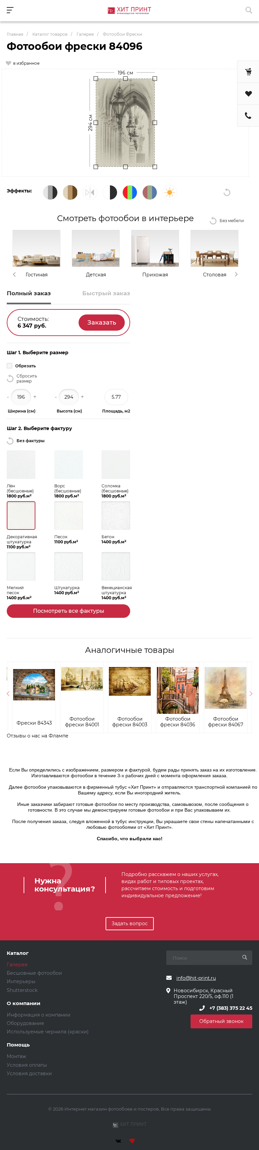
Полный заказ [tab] (29, 293)
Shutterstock (22, 990)
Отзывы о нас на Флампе (37, 736)
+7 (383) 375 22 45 (230, 1008)
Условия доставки (29, 1073)
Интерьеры (21, 981)
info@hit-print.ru (196, 978)
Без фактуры (31, 440)
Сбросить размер (27, 378)
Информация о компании (38, 1015)
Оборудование (25, 1023)
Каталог (18, 953)
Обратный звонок (221, 1021)
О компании (23, 1003)
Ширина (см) (21, 411)
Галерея (17, 965)
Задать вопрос (130, 923)
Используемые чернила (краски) (48, 1032)
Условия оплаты (27, 1065)
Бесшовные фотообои (34, 973)
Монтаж (16, 1056)
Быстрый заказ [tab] (106, 293)
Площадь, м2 (116, 411)
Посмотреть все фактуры (68, 611)
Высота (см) (69, 411)
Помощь (18, 1045)
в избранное (26, 63)
